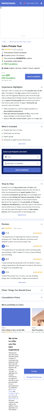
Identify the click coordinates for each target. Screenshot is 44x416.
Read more (22, 215)
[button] (22, 87)
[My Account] (41, 3)
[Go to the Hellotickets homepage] (9, 3)
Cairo (4, 41)
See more (22, 144)
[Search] (21, 3)
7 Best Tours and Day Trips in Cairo (20, 41)
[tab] (22, 87)
